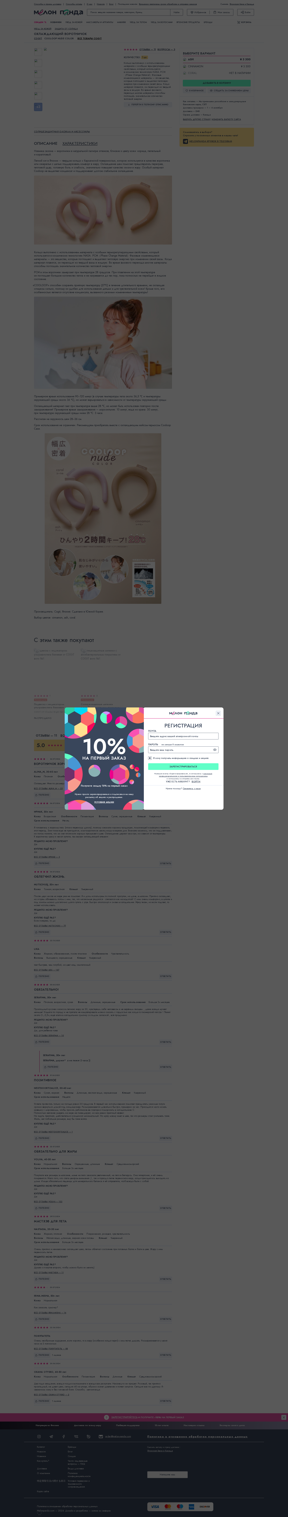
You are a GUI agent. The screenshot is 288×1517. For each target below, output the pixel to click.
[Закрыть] (218, 713)
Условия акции (104, 802)
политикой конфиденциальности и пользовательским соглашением (185, 774)
